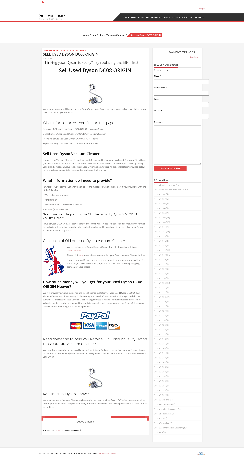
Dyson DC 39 (160, 334)
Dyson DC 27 (160, 292)
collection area (74, 250)
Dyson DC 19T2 (161, 255)
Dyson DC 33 (160, 315)
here (81, 255)
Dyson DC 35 (160, 325)
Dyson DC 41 (160, 343)
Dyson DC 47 (160, 357)
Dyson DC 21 (160, 264)
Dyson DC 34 (160, 320)
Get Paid (194, 57)
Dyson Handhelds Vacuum (165, 409)
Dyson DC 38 (160, 329)
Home (85, 35)
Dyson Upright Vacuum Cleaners (168, 427)
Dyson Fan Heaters (162, 404)
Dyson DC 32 (160, 311)
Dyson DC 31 (160, 306)
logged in (59, 430)
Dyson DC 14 (160, 231)
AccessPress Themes (107, 453)
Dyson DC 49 (160, 362)
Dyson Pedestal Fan (163, 413)
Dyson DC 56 (160, 385)
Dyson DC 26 (160, 287)
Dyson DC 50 (160, 367)
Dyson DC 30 (160, 301)
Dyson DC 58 (160, 390)
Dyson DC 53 (160, 371)
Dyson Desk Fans (161, 399)
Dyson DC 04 (160, 208)
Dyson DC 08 (160, 222)
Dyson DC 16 (160, 241)
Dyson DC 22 (160, 269)
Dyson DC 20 (160, 259)
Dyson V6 (158, 432)
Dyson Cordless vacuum (164, 185)
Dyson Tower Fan (161, 423)
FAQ (166, 17)
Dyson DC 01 (160, 194)
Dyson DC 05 (160, 213)
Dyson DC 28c (160, 297)
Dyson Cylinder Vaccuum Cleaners (107, 35)
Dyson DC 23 (160, 273)
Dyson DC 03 (160, 203)
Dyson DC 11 (160, 227)
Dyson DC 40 (160, 339)
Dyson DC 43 (160, 348)
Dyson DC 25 (160, 283)
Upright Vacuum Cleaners (145, 17)
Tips (125, 17)
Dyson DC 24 (160, 278)
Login (202, 8)
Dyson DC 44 (160, 353)
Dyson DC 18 (160, 245)
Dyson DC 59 (160, 395)
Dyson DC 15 (160, 236)
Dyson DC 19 (160, 250)
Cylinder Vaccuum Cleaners (187, 17)
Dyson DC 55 (160, 381)
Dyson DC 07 (160, 217)
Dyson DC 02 (160, 199)
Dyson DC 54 (160, 376)
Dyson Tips (159, 418)
